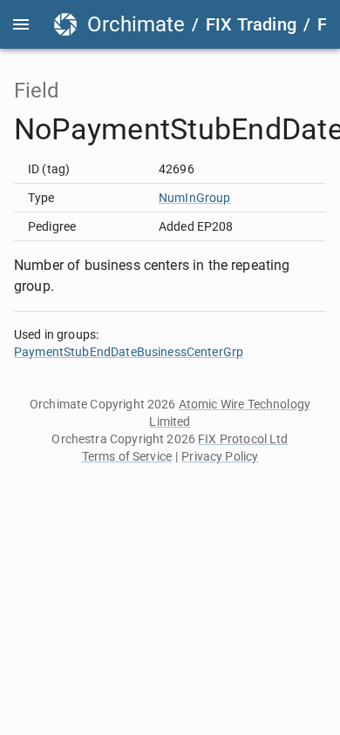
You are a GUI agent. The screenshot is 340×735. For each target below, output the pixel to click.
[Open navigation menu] (20, 24)
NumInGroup (195, 198)
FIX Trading (251, 24)
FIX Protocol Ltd (243, 439)
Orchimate (136, 24)
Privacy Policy (219, 456)
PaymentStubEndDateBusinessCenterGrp (128, 352)
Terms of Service (127, 456)
